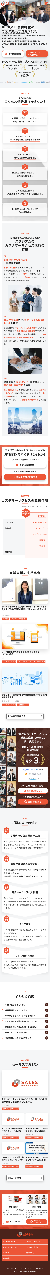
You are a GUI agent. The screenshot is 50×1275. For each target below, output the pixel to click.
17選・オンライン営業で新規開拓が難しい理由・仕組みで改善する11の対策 (13, 1159)
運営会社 (38, 1269)
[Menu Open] (46, 3)
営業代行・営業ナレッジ (11, 1109)
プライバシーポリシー (13, 1269)
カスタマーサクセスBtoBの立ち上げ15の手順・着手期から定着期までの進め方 (25, 1100)
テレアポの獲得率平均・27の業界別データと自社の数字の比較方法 (13, 1130)
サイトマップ (29, 1269)
